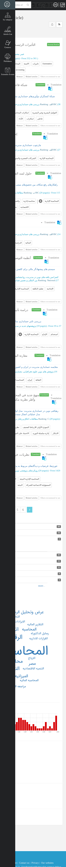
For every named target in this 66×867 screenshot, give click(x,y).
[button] (51, 222)
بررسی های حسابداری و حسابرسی (23, 104)
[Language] (55, 5)
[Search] (28, 5)
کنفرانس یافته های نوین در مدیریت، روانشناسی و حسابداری (30, 277)
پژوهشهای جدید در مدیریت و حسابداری (18, 326)
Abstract (19, 77)
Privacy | (35, 863)
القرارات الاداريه (38, 638)
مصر (32, 663)
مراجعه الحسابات (15, 686)
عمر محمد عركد (16, 54)
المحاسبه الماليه (29, 680)
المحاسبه (29, 629)
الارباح (31, 658)
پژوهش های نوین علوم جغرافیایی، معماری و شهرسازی (29, 371)
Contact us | (24, 863)
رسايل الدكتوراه (40, 633)
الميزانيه (21, 676)
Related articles (31, 77)
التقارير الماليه (35, 624)
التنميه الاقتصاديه (33, 668)
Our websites (47, 863)
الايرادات (20, 621)
